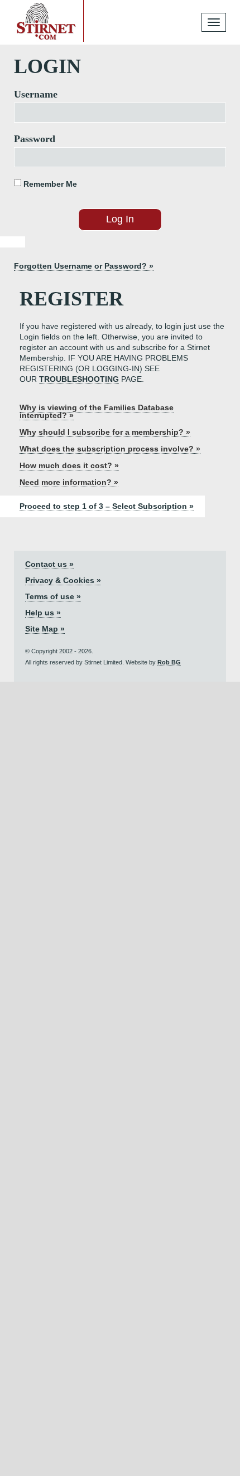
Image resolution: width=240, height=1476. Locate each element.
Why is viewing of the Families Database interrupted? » (97, 411)
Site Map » (45, 628)
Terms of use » (53, 596)
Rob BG (169, 662)
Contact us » (49, 564)
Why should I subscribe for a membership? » (105, 432)
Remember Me (49, 183)
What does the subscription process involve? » (110, 448)
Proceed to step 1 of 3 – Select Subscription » (107, 506)
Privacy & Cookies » (63, 580)
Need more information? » (69, 482)
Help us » (43, 612)
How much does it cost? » (69, 465)
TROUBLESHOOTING (79, 379)
